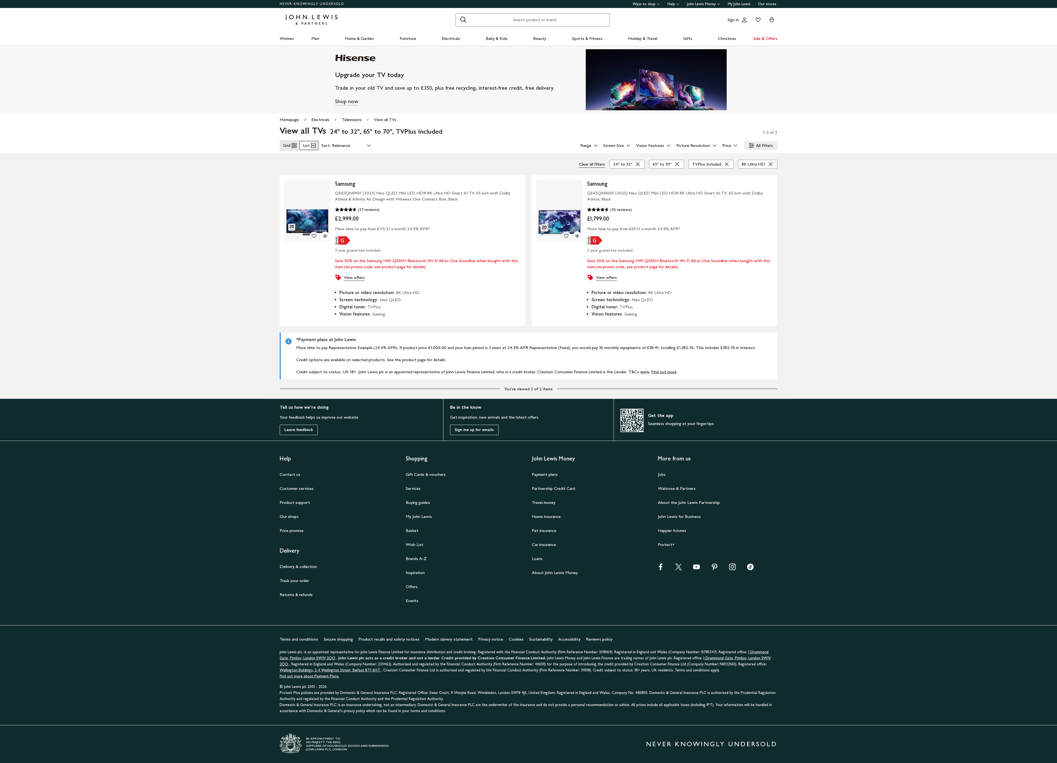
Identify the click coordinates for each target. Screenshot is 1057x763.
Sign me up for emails (474, 429)
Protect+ (666, 544)
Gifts (687, 38)
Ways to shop (644, 4)
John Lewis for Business (679, 516)
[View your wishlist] (757, 19)
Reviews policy (599, 639)
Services (413, 488)
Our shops (289, 516)
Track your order (294, 580)
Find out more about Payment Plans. (309, 676)
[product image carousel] (307, 210)
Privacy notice (490, 639)
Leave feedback (298, 429)
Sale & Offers (765, 38)
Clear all (592, 164)
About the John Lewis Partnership (689, 502)
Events (412, 600)
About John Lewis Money (555, 572)
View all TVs (385, 119)
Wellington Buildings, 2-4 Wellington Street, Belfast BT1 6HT (330, 670)
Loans (537, 558)
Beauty (539, 38)
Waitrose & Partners (677, 488)
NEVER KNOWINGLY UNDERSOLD (312, 4)
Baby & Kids (497, 38)
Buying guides (418, 502)
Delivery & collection (298, 566)
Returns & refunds (296, 594)
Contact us (290, 474)
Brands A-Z (416, 558)
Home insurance (546, 516)
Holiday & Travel (642, 38)
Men (315, 38)
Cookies (516, 639)
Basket (412, 530)
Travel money (543, 502)
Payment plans (545, 474)
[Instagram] (732, 568)
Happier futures (672, 530)
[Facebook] (660, 568)
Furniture (408, 38)
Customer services (297, 488)
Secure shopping (338, 639)
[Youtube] (696, 568)
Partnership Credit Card (553, 488)
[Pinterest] (714, 568)
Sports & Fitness (587, 38)
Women (287, 38)
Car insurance (544, 544)
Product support (295, 502)
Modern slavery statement (449, 639)
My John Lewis (739, 4)
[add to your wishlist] (314, 236)
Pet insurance (544, 530)
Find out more (664, 371)
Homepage (289, 119)
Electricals (451, 38)
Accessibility (569, 639)
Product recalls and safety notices (388, 639)
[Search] (463, 19)
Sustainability (541, 639)
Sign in (733, 19)
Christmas (727, 38)
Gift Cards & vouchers (426, 474)
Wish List (414, 544)
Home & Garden (359, 38)
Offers (412, 586)
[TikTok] (750, 568)
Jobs (662, 474)
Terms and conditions (299, 639)
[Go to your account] (744, 19)
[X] (678, 568)
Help (671, 4)
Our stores (767, 4)
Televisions (352, 119)
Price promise (292, 530)
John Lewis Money (701, 4)
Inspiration (415, 572)
